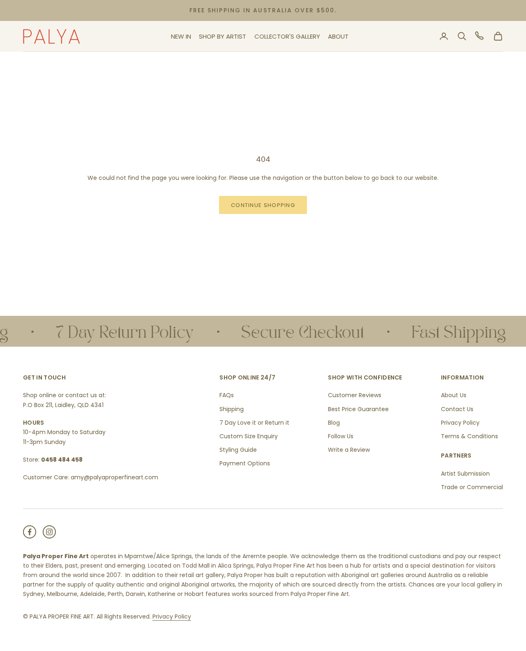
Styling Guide (238, 450)
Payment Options (244, 463)
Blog (334, 423)
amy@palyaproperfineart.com (114, 477)
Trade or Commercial (472, 487)
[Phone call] (480, 36)
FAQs (226, 395)
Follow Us (340, 436)
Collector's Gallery (287, 36)
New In (181, 36)
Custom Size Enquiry (248, 436)
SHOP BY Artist (222, 36)
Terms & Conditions (469, 436)
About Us (453, 395)
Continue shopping (263, 205)
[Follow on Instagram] (49, 532)
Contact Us (457, 409)
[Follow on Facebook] (29, 532)
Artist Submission (465, 473)
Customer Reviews (354, 395)
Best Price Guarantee (358, 409)
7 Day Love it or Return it (254, 423)
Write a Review (349, 450)
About (338, 36)
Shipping (231, 409)
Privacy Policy (460, 423)
